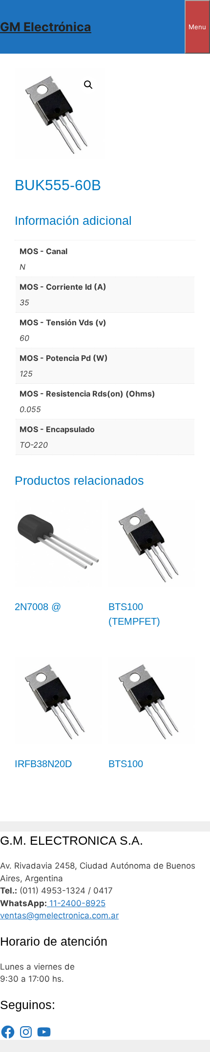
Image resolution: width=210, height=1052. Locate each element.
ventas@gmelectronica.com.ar (59, 915)
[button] (88, 85)
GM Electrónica (45, 27)
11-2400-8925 (76, 903)
